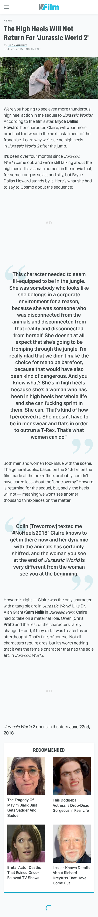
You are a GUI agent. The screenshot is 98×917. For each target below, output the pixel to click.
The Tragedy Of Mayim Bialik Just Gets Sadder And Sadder (22, 808)
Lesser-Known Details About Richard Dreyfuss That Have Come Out (71, 875)
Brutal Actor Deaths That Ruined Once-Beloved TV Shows (24, 872)
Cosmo (27, 187)
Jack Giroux (17, 45)
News (8, 20)
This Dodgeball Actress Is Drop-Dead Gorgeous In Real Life (71, 805)
